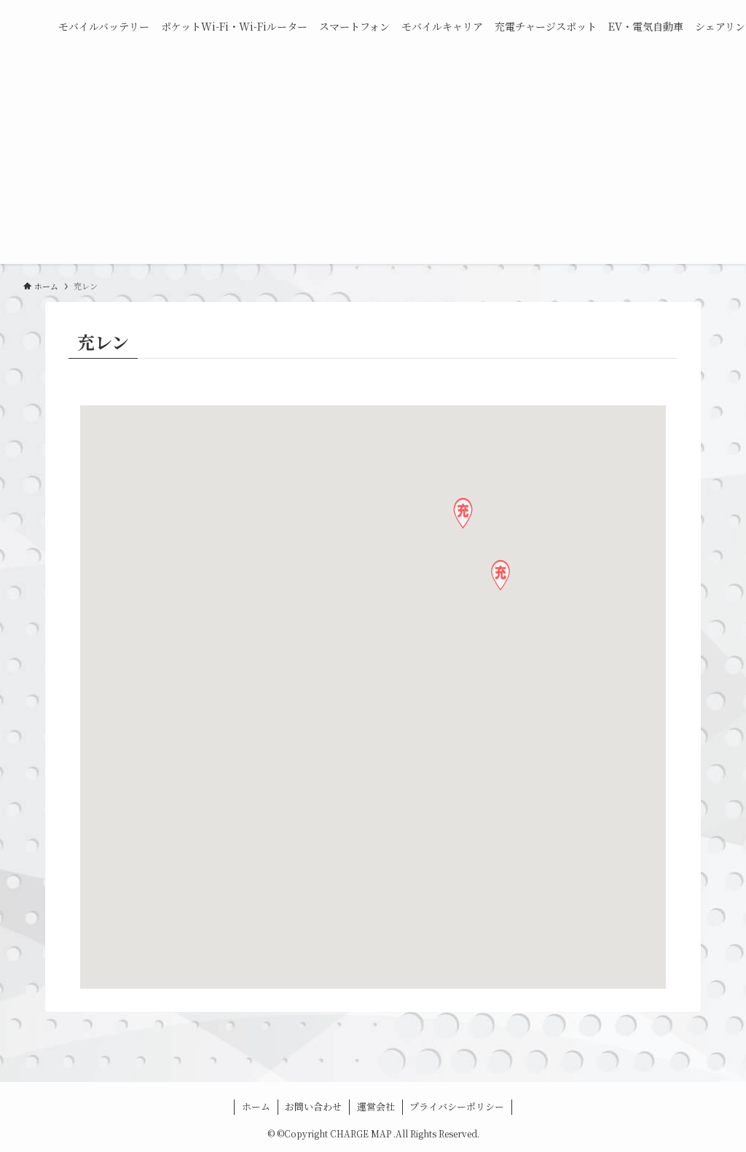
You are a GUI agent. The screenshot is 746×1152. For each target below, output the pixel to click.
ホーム (256, 1106)
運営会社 (376, 1106)
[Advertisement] (373, 162)
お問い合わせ (313, 1106)
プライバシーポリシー (456, 1106)
